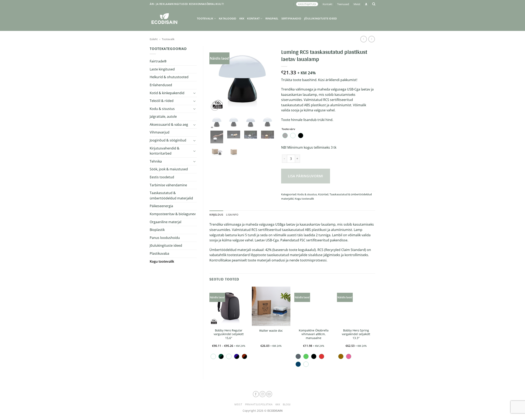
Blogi (287, 404)
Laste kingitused (162, 69)
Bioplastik (157, 229)
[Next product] (363, 39)
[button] (366, 4)
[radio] (285, 135)
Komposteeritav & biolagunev (173, 214)
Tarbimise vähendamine (168, 185)
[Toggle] (194, 92)
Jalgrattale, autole (163, 116)
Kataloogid (227, 18)
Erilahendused (161, 85)
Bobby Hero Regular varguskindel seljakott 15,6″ (229, 334)
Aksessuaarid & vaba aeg (169, 124)
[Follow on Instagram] (262, 394)
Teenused (343, 4)
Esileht (154, 39)
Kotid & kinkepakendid (167, 93)
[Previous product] (371, 39)
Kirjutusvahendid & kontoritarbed (164, 151)
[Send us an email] (269, 394)
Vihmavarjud (159, 132)
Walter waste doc (271, 330)
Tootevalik (205, 18)
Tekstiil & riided (161, 100)
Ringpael (271, 18)
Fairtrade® (158, 61)
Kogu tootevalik (162, 261)
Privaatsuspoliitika (259, 404)
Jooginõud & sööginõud (168, 140)
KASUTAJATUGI (307, 4)
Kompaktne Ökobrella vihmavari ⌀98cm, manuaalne (314, 334)
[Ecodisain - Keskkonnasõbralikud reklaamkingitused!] (170, 18)
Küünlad (323, 194)
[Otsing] (373, 4)
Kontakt (327, 4)
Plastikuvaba (159, 253)
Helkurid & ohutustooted (169, 77)
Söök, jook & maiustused (169, 169)
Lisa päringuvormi (305, 176)
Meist (357, 4)
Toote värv (288, 129)
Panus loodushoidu (165, 237)
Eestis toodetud (162, 177)
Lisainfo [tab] (232, 214)
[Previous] (216, 79)
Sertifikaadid (291, 18)
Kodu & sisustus (162, 108)
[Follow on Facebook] (256, 394)
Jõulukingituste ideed (320, 18)
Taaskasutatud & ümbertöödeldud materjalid (171, 195)
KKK (241, 18)
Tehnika (156, 161)
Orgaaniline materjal (165, 222)
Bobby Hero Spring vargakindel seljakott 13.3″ (356, 334)
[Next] (268, 79)
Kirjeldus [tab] (216, 214)
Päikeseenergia (161, 206)
